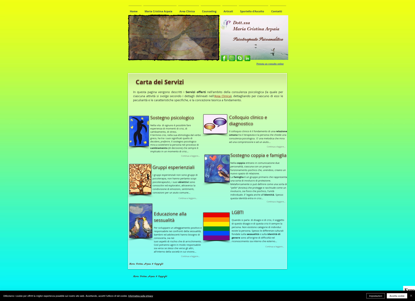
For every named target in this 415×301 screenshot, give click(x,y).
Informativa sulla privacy (140, 295)
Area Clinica (222, 96)
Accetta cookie (397, 295)
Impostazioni (375, 295)
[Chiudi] (411, 295)
